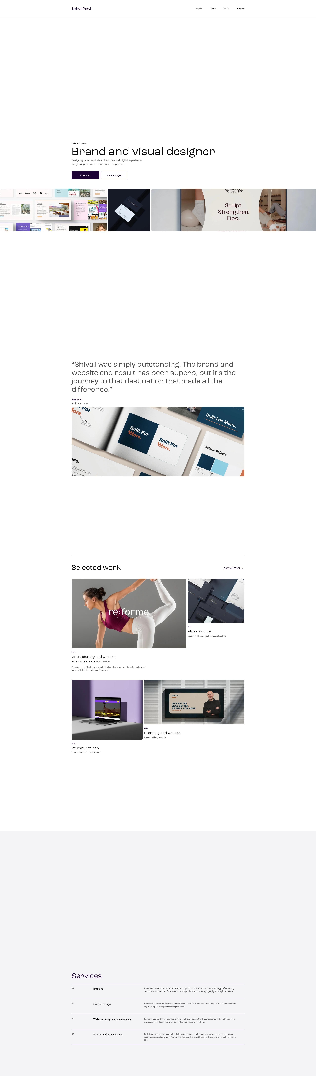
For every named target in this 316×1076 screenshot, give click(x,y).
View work (85, 175)
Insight (226, 8)
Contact (240, 8)
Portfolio (198, 8)
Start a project (114, 175)
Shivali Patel (81, 8)
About (213, 8)
